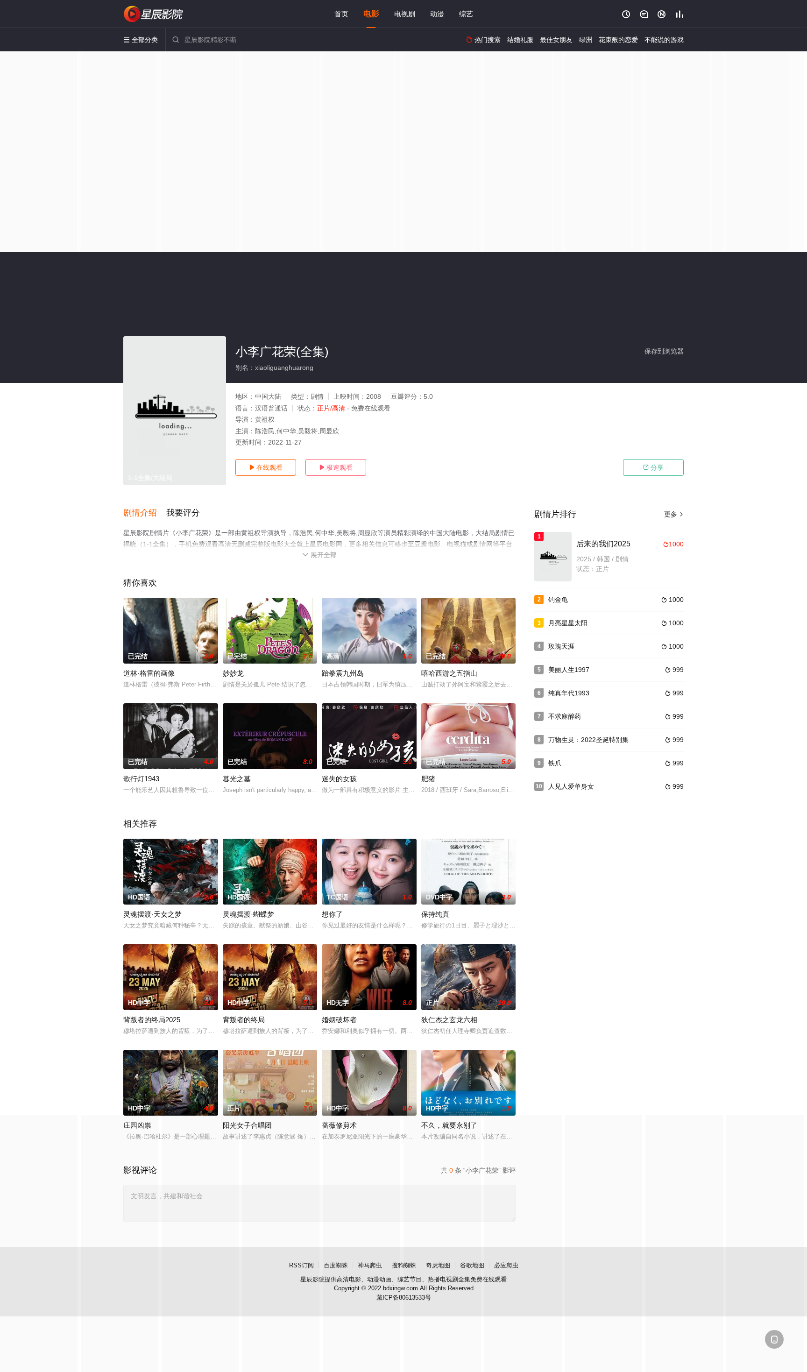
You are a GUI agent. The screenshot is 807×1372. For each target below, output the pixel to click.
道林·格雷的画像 (149, 673)
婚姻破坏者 (339, 1020)
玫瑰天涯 (561, 646)
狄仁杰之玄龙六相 (449, 1020)
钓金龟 (558, 599)
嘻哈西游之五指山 (449, 673)
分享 (653, 467)
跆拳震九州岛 (343, 673)
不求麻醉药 (564, 716)
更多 (674, 514)
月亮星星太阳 (568, 623)
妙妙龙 (233, 673)
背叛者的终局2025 (151, 1020)
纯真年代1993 (568, 693)
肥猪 (428, 779)
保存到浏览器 (664, 351)
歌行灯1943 (141, 779)
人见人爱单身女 (571, 786)
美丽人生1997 (568, 669)
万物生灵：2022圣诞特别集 (588, 739)
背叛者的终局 (244, 1020)
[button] (144, 513)
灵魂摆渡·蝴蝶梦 (248, 914)
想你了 (332, 914)
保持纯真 (435, 914)
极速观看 (336, 467)
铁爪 (554, 763)
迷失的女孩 (339, 779)
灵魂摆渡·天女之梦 (152, 914)
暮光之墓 (237, 779)
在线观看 (266, 467)
